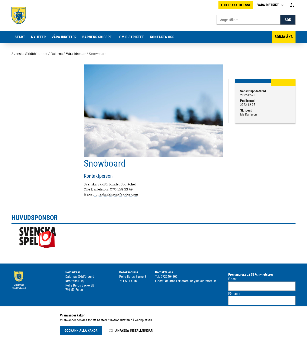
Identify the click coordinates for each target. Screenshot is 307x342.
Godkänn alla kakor (81, 331)
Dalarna (57, 54)
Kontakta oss (162, 37)
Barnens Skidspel (97, 37)
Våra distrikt (268, 5)
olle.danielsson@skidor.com (116, 194)
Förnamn (234, 294)
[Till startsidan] (18, 23)
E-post (232, 279)
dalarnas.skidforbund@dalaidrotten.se (191, 281)
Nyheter (38, 37)
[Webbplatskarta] (292, 5)
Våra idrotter (64, 37)
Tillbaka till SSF (237, 5)
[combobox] (248, 20)
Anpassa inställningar (134, 331)
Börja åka (284, 37)
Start (20, 37)
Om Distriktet (131, 37)
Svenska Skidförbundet (29, 54)
